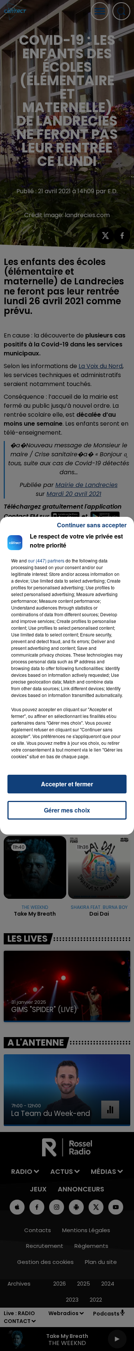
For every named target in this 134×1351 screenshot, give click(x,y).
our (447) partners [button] (46, 560)
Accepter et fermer (67, 784)
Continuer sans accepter (92, 525)
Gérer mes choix (67, 810)
